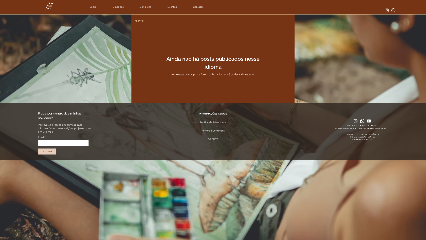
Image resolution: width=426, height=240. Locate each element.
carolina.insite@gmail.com (362, 139)
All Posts (139, 21)
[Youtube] (368, 121)
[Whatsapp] (393, 10)
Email (42, 137)
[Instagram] (386, 10)
